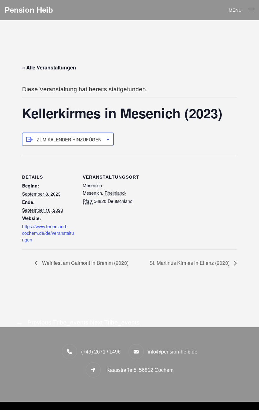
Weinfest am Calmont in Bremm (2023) (85, 262)
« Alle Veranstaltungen (49, 67)
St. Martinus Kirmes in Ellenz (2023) (190, 262)
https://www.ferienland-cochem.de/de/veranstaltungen (48, 233)
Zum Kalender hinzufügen (69, 139)
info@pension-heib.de (172, 351)
